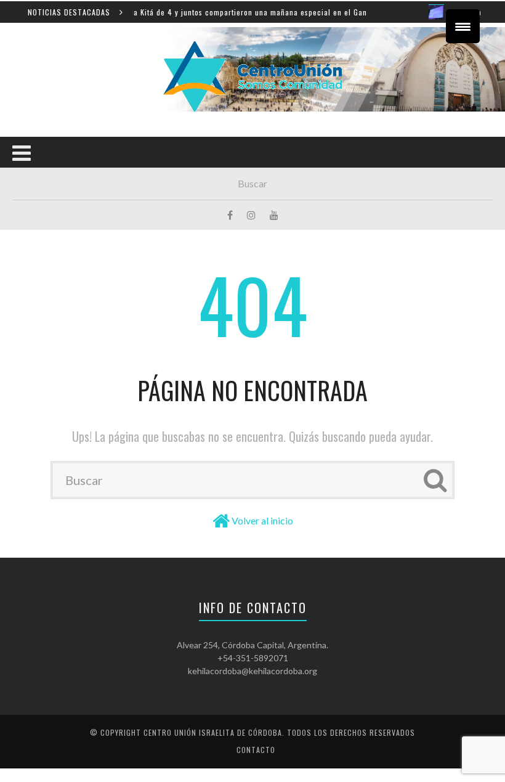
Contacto (255, 749)
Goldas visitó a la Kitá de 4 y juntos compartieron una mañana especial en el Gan (207, 12)
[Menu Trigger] (463, 26)
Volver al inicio (262, 520)
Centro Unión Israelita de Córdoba (212, 732)
